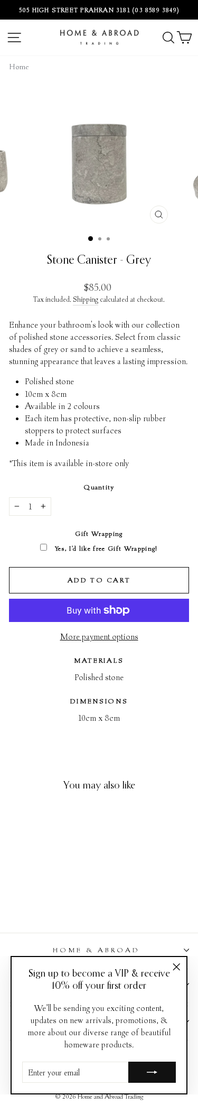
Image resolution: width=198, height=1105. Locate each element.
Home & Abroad (96, 949)
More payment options (99, 636)
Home (19, 66)
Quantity (99, 486)
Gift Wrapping (98, 533)
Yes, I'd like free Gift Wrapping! (104, 548)
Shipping (85, 299)
